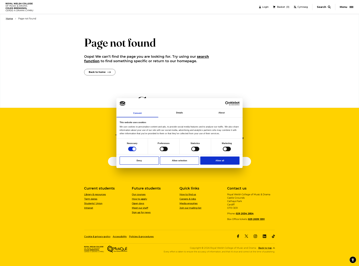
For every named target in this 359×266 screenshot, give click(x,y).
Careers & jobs (188, 199)
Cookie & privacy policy (97, 236)
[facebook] (238, 236)
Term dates (90, 199)
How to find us (188, 194)
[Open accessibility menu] (352, 259)
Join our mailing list (190, 208)
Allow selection (179, 160)
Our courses (139, 194)
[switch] (164, 149)
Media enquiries (189, 203)
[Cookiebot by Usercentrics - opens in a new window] (227, 103)
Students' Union (93, 203)
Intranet (88, 208)
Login (265, 7)
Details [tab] (179, 112)
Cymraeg (302, 7)
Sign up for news (141, 212)
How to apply (139, 199)
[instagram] (255, 236)
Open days (138, 203)
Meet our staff (140, 208)
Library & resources (95, 194)
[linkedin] (264, 236)
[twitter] (246, 236)
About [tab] (221, 112)
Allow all (220, 160)
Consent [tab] (137, 113)
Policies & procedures (141, 236)
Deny (139, 160)
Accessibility (120, 236)
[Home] (20, 7)
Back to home (97, 72)
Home (9, 18)
